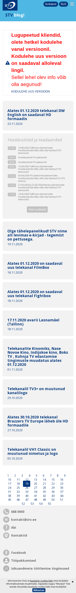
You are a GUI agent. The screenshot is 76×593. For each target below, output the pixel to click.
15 (53, 480)
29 (53, 488)
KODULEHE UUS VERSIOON (30, 91)
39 (18, 496)
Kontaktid (19, 535)
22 (53, 484)
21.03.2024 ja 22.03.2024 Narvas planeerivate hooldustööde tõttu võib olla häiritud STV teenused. (41, 188)
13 (35, 480)
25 (18, 488)
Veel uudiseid (37, 209)
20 (35, 484)
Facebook (18, 552)
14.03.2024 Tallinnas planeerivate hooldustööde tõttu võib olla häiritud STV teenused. (39, 197)
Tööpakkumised (23, 560)
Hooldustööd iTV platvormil (32, 157)
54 (40, 504)
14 (44, 480)
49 (44, 500)
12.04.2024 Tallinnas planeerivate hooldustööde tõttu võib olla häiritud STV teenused (39, 169)
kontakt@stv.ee (23, 519)
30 (61, 488)
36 (53, 492)
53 (32, 504)
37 (61, 492)
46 (18, 500)
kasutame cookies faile (41, 580)
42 (44, 496)
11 (18, 480)
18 (18, 484)
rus (63, 4)
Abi (13, 527)
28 (44, 488)
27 (35, 488)
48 (35, 500)
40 (26, 496)
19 (26, 484)
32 (18, 492)
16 (61, 480)
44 (61, 496)
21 (44, 484)
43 (53, 496)
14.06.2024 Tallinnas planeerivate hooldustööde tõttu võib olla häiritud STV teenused (39, 150)
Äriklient (50, 4)
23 (61, 484)
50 (53, 500)
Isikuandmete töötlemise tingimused (40, 568)
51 (61, 500)
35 (44, 492)
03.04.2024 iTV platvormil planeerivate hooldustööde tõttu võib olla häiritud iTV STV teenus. (41, 178)
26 (26, 488)
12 (26, 480)
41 (35, 496)
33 (26, 492)
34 (35, 492)
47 (26, 500)
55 (49, 504)
